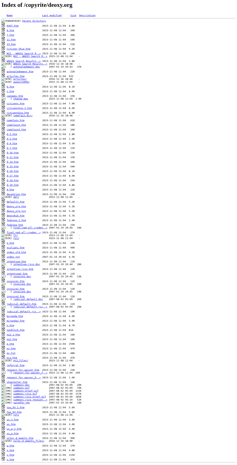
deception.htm (16, 194)
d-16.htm (13, 171)
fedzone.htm (15, 225)
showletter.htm (17, 382)
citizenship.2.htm (19, 108)
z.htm (10, 459)
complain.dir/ (23, 115)
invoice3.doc (22, 291)
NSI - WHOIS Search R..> (24, 53)
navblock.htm (15, 330)
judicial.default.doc (28, 299)
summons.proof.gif (26, 390)
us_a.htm (13, 433)
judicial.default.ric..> (30, 306)
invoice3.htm (15, 296)
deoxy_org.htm (16, 206)
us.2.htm (13, 419)
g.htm (10, 243)
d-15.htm (13, 166)
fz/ (15, 235)
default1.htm (15, 201)
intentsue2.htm (17, 273)
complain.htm (15, 120)
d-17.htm (13, 175)
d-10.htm (13, 152)
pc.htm (11, 348)
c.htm (10, 91)
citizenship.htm (18, 112)
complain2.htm (16, 125)
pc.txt (11, 353)
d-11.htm (13, 157)
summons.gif (21, 387)
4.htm (10, 30)
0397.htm (13, 25)
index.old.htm (16, 252)
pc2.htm (12, 357)
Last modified (51, 15)
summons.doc (21, 385)
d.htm (10, 189)
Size (73, 15)
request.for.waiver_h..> (24, 377)
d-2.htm (12, 134)
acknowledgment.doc (26, 66)
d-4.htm (12, 143)
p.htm (10, 344)
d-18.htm (13, 180)
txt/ (16, 414)
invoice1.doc (22, 276)
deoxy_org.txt (16, 211)
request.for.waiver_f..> (30, 372)
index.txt (13, 257)
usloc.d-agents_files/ (28, 441)
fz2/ (16, 238)
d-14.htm (13, 162)
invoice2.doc (22, 284)
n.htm (10, 325)
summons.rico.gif (25, 393)
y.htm (10, 455)
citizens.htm (15, 103)
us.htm (11, 424)
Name (10, 15)
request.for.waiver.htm (23, 370)
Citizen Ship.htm (18, 48)
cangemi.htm (15, 96)
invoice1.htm (15, 281)
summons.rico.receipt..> (30, 399)
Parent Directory (34, 21)
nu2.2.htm (13, 334)
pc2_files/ (20, 360)
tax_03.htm (14, 412)
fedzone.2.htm (16, 220)
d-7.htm (12, 148)
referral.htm (15, 365)
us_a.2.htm (14, 428)
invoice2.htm (15, 288)
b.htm (10, 86)
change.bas (20, 98)
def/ (16, 197)
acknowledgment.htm (20, 71)
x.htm (10, 450)
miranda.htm (15, 316)
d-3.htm (12, 138)
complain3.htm (16, 129)
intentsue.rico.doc (26, 264)
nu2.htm (12, 339)
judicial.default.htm (21, 304)
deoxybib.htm (15, 215)
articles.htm (15, 76)
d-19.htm (13, 185)
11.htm (11, 39)
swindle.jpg (21, 402)
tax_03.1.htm (15, 407)
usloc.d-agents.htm (20, 438)
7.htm (10, 35)
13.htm (11, 44)
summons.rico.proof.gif (29, 396)
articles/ (20, 79)
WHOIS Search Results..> (24, 61)
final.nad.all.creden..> (30, 227)
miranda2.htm (15, 320)
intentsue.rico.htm (20, 269)
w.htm (10, 445)
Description (87, 15)
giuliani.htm (15, 247)
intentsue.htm (16, 261)
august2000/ (21, 82)
